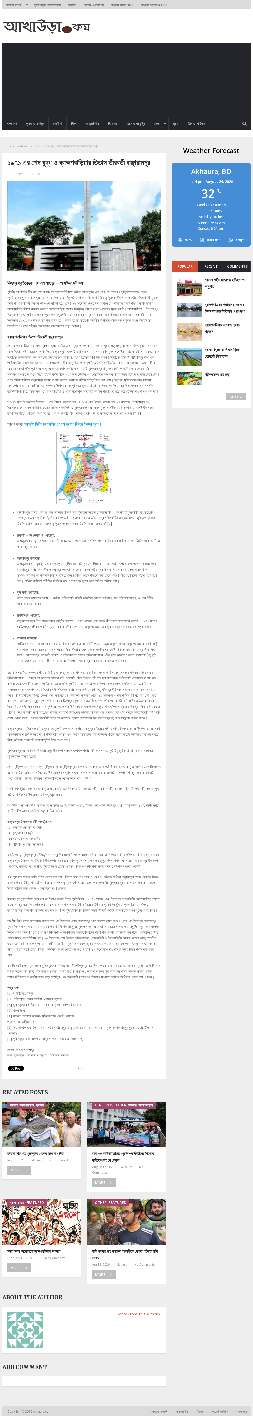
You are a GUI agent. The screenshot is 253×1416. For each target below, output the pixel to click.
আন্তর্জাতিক (92, 123)
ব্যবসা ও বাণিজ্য (35, 123)
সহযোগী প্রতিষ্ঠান (220, 1411)
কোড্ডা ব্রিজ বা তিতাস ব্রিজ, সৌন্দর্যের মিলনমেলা (223, 353)
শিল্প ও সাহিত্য (196, 123)
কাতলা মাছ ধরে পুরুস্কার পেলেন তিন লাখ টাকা (35, 1153)
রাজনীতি (57, 123)
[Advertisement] (126, 80)
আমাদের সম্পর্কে (13, 5)
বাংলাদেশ (12, 123)
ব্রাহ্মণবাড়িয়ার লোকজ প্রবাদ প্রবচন (222, 328)
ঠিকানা (200, 1411)
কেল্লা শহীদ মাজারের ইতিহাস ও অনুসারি (225, 283)
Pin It (80, 1068)
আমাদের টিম (182, 1411)
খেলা (157, 123)
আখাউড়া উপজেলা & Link (154, 5)
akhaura (37, 1160)
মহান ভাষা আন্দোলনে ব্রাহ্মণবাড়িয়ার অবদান (33, 1251)
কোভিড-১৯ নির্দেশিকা (94, 5)
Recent (211, 266)
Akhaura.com (42, 1411)
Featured (22, 146)
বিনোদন (112, 123)
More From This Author (138, 1313)
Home (6, 146)
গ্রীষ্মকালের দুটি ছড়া (217, 374)
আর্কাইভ (72, 5)
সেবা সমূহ (242, 1411)
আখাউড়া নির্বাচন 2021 (122, 5)
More (15, 1170)
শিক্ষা (74, 123)
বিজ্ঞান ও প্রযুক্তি (136, 123)
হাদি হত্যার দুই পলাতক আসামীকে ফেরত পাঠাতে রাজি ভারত (125, 1254)
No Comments (59, 1160)
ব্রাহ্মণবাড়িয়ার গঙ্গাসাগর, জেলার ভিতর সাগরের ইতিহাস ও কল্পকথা (225, 308)
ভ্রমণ (176, 123)
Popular (185, 266)
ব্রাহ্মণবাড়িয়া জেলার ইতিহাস (47, 5)
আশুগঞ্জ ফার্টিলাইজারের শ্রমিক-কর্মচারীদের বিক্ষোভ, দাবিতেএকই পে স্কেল (123, 1157)
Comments (237, 266)
